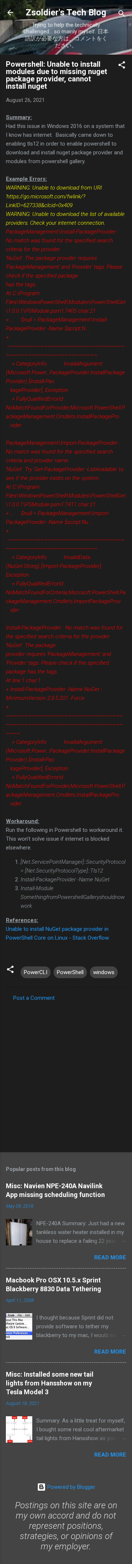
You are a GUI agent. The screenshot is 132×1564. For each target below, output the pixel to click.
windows (103, 972)
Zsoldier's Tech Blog (66, 12)
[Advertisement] (66, 1075)
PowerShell (70, 972)
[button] (121, 66)
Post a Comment (34, 998)
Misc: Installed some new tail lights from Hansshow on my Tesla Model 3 (50, 1383)
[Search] (121, 15)
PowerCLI (35, 972)
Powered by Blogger (70, 1487)
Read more (110, 1257)
